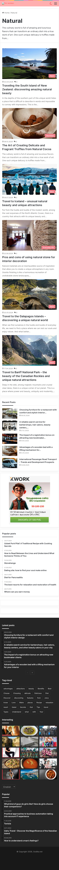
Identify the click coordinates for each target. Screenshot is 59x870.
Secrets (23, 707)
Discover (7, 698)
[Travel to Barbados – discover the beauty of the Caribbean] (29, 752)
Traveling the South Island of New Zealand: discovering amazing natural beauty (27, 89)
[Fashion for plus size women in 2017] (11, 774)
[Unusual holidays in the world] (48, 752)
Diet (47, 693)
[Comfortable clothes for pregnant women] (11, 752)
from (39, 698)
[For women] (8, 3)
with (34, 712)
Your (41, 712)
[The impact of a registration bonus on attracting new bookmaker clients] (9, 439)
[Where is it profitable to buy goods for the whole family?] (48, 742)
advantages (8, 689)
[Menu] (55, 4)
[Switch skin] (50, 4)
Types (6, 712)
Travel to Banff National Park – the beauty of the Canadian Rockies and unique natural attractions (26, 376)
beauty (31, 689)
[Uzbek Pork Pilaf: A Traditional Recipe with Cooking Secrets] (11, 763)
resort (6, 707)
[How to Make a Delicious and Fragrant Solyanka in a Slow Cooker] (29, 763)
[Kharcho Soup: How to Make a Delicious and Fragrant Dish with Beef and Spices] (48, 774)
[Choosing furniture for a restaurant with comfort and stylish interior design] (9, 413)
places (30, 702)
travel (46, 707)
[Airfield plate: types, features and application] (29, 742)
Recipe (39, 702)
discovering (18, 698)
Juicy (46, 698)
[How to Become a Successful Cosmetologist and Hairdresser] (48, 763)
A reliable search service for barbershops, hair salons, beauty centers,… (34, 425)
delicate (27, 693)
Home (6, 13)
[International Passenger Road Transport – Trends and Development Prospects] (9, 463)
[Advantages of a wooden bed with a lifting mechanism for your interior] (9, 451)
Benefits (41, 689)
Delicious (38, 693)
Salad (14, 707)
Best (49, 689)
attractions (20, 689)
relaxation (49, 702)
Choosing (17, 693)
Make (21, 702)
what (27, 712)
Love (14, 702)
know (6, 702)
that (31, 707)
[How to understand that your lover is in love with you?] (11, 731)
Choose (6, 693)
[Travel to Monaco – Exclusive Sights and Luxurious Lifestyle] (29, 774)
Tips (38, 707)
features (30, 698)
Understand (16, 712)
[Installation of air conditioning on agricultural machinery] (48, 731)
